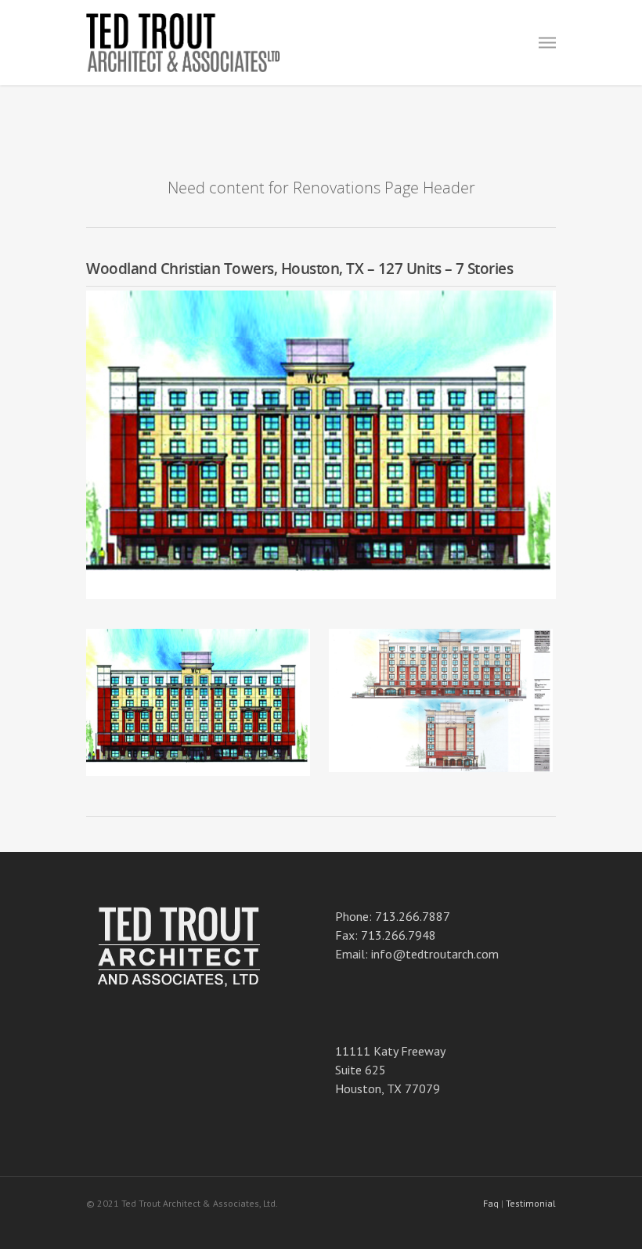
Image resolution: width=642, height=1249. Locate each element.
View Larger (202, 690)
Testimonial (531, 1203)
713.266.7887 (412, 916)
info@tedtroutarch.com (435, 954)
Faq (491, 1203)
